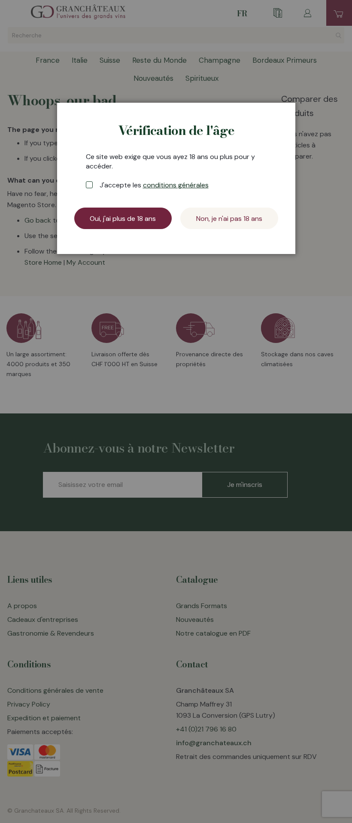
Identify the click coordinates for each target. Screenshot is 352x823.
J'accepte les (154, 185)
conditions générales (176, 185)
